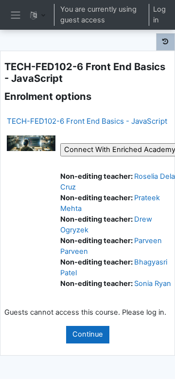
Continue (87, 334)
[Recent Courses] (165, 42)
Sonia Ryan (152, 283)
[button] (37, 15)
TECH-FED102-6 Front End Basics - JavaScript (87, 121)
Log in (159, 14)
